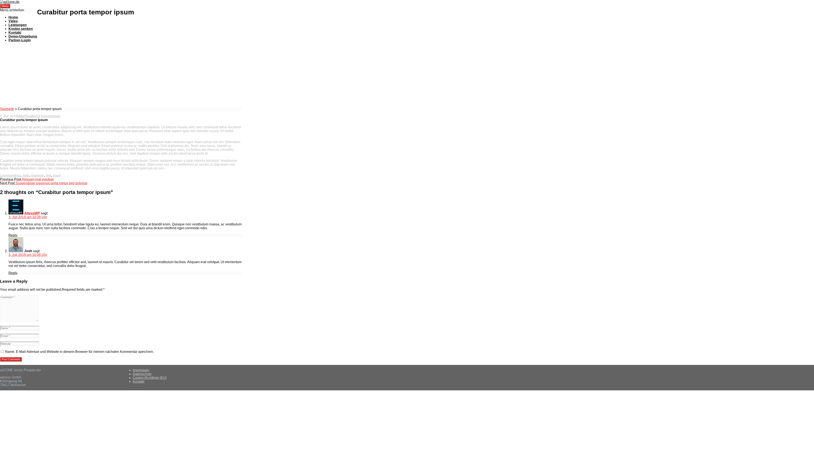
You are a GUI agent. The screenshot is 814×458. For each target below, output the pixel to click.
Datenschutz (142, 374)
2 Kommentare (49, 116)
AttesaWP (32, 213)
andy (25, 175)
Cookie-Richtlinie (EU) (150, 378)
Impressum (141, 370)
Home (13, 17)
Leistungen (17, 25)
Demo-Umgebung (22, 36)
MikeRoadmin (27, 116)
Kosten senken (20, 29)
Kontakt (14, 32)
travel (57, 175)
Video (13, 21)
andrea (15, 175)
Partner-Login (19, 40)
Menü (5, 6)
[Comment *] (19, 320)
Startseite (7, 109)
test (48, 175)
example (37, 175)
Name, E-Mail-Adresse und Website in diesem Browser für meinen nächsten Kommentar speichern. (79, 351)
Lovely (5, 175)
